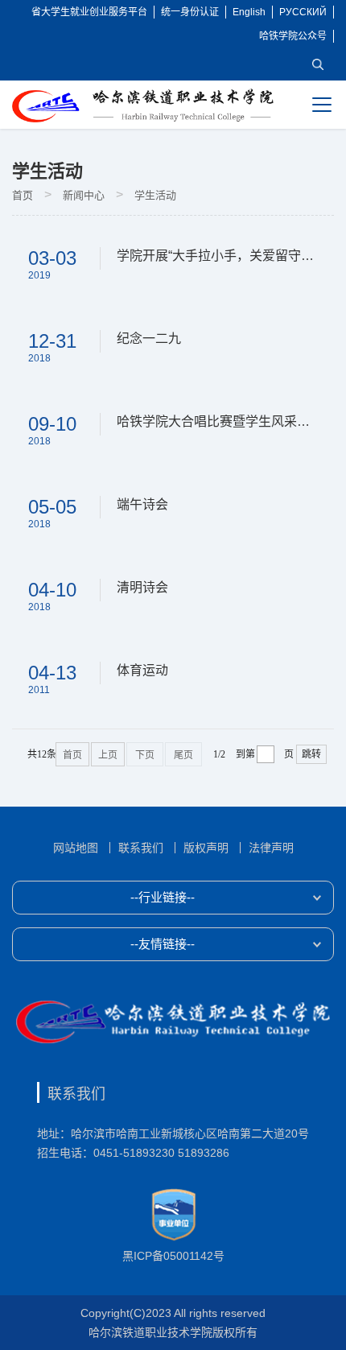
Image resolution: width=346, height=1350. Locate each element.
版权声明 (206, 847)
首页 (22, 195)
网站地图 (75, 847)
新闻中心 (84, 195)
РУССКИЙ (303, 12)
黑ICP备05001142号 (173, 1255)
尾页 (183, 755)
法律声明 (271, 847)
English (249, 12)
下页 (144, 755)
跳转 (311, 754)
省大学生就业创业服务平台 (89, 12)
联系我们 (140, 847)
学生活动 (155, 195)
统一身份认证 (190, 12)
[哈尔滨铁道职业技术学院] (143, 105)
